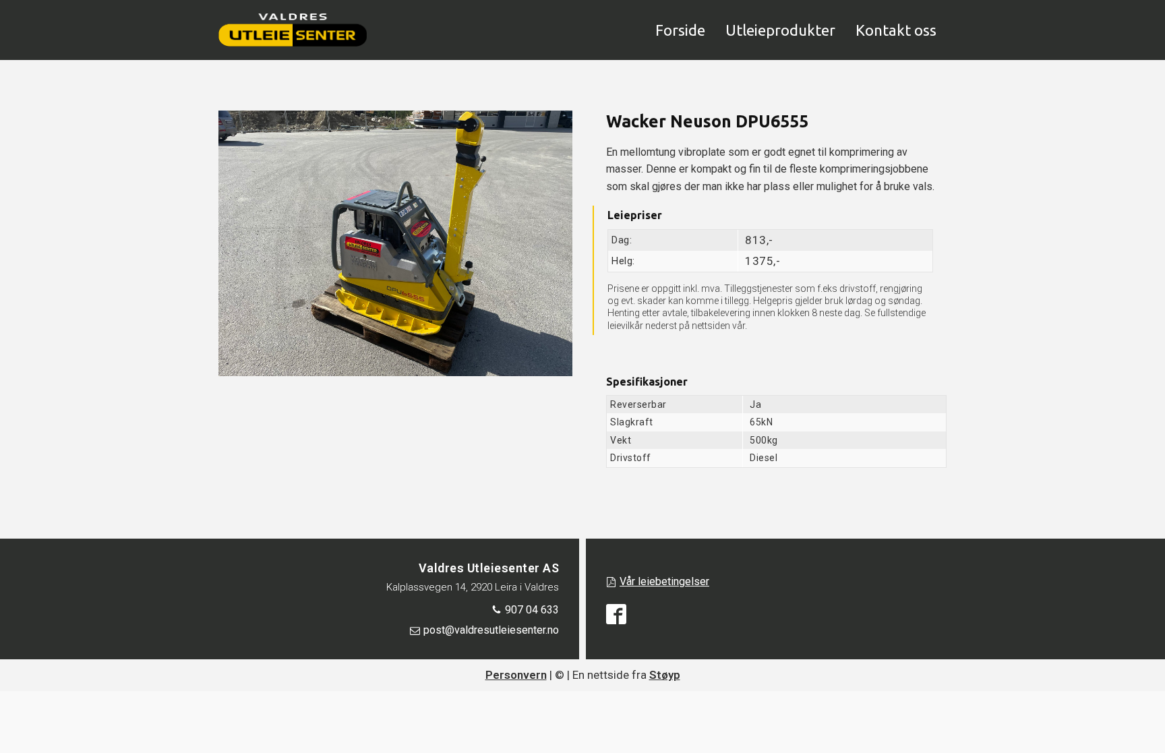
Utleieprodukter (780, 30)
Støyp (664, 675)
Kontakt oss (896, 30)
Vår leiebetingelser (664, 581)
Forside (680, 30)
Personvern (516, 675)
